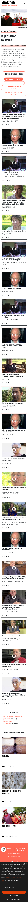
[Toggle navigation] (24, 4)
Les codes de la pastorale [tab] (14, 83)
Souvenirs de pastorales (10, 172)
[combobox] (24, 864)
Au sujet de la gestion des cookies (13, 877)
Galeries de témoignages (8, 31)
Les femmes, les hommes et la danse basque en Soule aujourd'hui (14, 518)
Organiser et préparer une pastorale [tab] (14, 93)
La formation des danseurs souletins (14, 231)
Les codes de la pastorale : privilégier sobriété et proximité (12, 375)
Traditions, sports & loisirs (10, 45)
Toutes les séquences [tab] (13, 79)
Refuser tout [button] (14, 895)
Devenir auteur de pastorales (11, 636)
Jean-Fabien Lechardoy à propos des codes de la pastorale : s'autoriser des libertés (13, 607)
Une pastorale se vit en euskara (12, 403)
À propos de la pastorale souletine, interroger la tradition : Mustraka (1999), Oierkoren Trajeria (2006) (13, 202)
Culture (23, 45)
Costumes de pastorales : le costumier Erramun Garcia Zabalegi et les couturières (13, 695)
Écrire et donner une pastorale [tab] (14, 87)
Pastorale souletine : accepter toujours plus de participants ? (12, 259)
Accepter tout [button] (14, 892)
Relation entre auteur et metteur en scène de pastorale (13, 431)
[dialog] (14, 882)
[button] (14, 899)
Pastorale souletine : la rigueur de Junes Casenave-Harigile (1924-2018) (13, 345)
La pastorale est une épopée (11, 288)
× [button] (26, 864)
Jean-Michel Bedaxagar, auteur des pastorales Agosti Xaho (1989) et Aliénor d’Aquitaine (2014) (13, 116)
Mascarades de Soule (9, 826)
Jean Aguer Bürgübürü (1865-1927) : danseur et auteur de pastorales (14, 577)
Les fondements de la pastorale (12, 145)
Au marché (5, 756)
